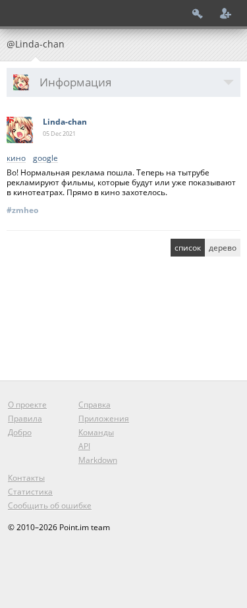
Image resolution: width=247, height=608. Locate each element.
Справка (94, 405)
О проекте (27, 405)
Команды (96, 432)
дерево (222, 247)
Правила (25, 418)
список (188, 247)
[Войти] (197, 13)
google (45, 158)
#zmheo (22, 210)
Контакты (26, 478)
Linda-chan (65, 121)
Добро (20, 432)
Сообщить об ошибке (50, 505)
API (84, 446)
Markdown (97, 460)
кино (16, 158)
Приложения (103, 418)
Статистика (30, 492)
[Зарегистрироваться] (226, 13)
